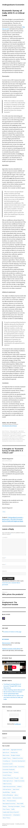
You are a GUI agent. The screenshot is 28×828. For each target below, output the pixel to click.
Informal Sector (7, 789)
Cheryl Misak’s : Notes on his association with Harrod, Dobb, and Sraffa (14, 697)
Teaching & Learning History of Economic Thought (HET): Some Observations (12, 686)
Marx (4, 800)
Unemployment (5, 435)
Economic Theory (7, 772)
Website (4, 571)
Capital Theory (7, 758)
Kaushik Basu (5, 439)
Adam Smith (6, 749)
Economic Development (18, 761)
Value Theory (6, 817)
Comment (4, 537)
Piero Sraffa (20, 803)
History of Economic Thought (11, 778)
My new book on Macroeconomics (13, 691)
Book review (6, 755)
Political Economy (17, 433)
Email (4, 564)
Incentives (6, 438)
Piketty (5, 806)
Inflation (15, 432)
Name (4, 557)
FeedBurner (17, 724)
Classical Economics (17, 758)
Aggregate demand (16, 749)
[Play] (4, 672)
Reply (4, 511)
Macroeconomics (21, 432)
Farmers (16, 772)
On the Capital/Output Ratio (11, 693)
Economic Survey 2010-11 (18, 436)
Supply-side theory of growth (11, 812)
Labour (16, 795)
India (12, 432)
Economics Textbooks (9, 769)
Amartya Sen (14, 752)
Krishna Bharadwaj (8, 795)
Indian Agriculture (8, 781)
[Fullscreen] (24, 672)
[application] (14, 667)
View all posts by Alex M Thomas (9, 425)
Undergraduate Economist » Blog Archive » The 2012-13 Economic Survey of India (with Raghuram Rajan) (12, 519)
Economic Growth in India (10, 766)
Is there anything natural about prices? (14, 690)
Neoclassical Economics (7, 433)
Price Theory (6, 809)
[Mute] (22, 672)
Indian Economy (15, 438)
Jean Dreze (16, 789)
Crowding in (18, 435)
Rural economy (12, 441)
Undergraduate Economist (13, 5)
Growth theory (7, 775)
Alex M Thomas (5, 431)
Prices (23, 806)
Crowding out (6, 761)
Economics (7, 432)
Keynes (13, 792)
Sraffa (12, 809)
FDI (3, 438)
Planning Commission (14, 806)
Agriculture (12, 435)
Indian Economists (19, 781)
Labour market (7, 798)
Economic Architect (8, 436)
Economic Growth (8, 764)
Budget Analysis (15, 755)
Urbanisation (16, 815)
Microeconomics (11, 800)
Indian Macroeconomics (9, 786)
